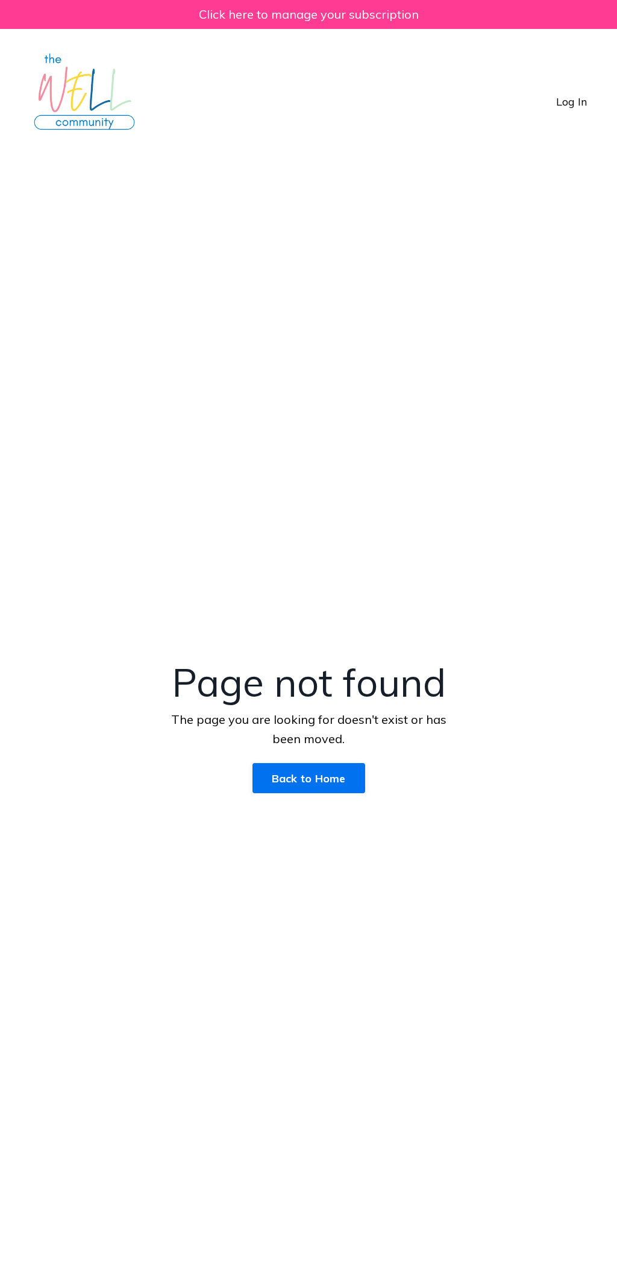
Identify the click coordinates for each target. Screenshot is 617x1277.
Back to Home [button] (309, 778)
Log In (571, 102)
